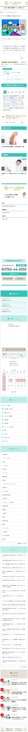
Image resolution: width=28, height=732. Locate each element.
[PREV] (3, 370)
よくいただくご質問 (15, 72)
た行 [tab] (16, 92)
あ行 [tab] (5, 92)
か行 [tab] (9, 92)
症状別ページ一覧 (22, 543)
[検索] (21, 58)
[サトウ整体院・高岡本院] (13, 3)
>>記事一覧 (14, 675)
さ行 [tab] (12, 92)
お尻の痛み (11, 96)
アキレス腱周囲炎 (10, 98)
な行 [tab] (20, 92)
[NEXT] (24, 370)
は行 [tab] (23, 92)
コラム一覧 (23, 667)
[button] (3, 141)
